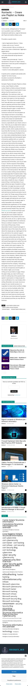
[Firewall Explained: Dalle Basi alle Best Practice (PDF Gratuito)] (14, 433)
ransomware (8, 603)
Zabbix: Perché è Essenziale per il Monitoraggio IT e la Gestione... (14, 463)
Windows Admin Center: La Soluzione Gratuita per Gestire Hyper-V (12, 486)
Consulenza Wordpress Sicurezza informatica (10, 530)
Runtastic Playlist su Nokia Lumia (18, 309)
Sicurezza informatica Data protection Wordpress (12, 621)
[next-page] (5, 373)
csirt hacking (18, 543)
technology (7, 631)
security (19, 603)
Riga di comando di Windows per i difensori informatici (14, 420)
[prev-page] (3, 373)
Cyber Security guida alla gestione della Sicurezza (12, 565)
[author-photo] (14, 334)
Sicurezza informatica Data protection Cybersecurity (12, 614)
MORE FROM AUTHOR (19, 346)
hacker (20, 574)
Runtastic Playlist (5, 309)
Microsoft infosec (9, 594)
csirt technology (9, 550)
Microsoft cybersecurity (11, 586)
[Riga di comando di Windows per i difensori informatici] (14, 411)
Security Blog (7, 606)
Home (3, 7)
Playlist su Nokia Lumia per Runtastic (10, 307)
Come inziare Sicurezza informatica (13, 520)
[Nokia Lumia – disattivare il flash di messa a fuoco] (5, 359)
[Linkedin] (10, 24)
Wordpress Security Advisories (10, 634)
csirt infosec (7, 545)
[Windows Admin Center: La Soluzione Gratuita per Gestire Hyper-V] (14, 476)
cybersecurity (8, 557)
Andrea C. (5, 20)
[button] (25, 656)
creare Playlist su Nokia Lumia (12, 305)
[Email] (13, 24)
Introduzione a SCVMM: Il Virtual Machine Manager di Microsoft (13, 508)
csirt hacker (7, 543)
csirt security (19, 545)
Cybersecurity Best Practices (11, 560)
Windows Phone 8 (10, 7)
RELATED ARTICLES (7, 346)
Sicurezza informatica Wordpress (10, 629)
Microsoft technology (11, 601)
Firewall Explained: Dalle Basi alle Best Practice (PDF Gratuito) (14, 442)
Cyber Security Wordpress (8, 569)
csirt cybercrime (9, 538)
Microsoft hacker (9, 589)
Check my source (6, 210)
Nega (14, 676)
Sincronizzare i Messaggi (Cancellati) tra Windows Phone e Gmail (17, 366)
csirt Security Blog (9, 547)
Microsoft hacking (9, 591)
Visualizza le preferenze (14, 680)
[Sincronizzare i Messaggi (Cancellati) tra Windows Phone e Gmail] (5, 367)
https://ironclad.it (14, 338)
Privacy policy (9, 683)
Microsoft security (9, 596)
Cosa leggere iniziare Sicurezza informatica (12, 534)
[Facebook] (3, 24)
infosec (5, 582)
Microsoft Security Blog (11, 598)
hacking (5, 577)
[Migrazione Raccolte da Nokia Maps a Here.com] (5, 353)
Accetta (14, 671)
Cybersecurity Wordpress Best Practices (12, 572)
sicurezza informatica (8, 609)
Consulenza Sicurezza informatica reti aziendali (12, 525)
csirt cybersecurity (10, 540)
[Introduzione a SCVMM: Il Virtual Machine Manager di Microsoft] (14, 499)
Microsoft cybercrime (11, 584)
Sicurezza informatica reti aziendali (12, 625)
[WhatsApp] (6, 24)
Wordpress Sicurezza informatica (10, 636)
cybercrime (7, 552)
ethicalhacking (9, 574)
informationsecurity (11, 579)
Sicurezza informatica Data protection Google (11, 618)
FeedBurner (17, 395)
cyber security (9, 555)
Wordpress (16, 631)
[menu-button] (2, 2)
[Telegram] (17, 24)
